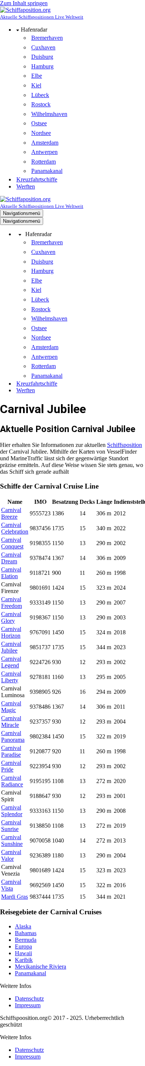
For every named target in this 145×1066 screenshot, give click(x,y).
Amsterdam (44, 142)
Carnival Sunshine (12, 840)
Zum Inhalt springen (24, 3)
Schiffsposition (124, 445)
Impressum (28, 1005)
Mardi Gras (14, 896)
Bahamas (25, 933)
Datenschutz (29, 998)
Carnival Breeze (11, 513)
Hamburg (42, 66)
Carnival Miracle (11, 721)
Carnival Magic (11, 706)
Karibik (24, 960)
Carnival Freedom (11, 602)
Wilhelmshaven (49, 114)
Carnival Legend (11, 662)
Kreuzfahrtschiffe (36, 179)
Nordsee (41, 133)
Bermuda (25, 940)
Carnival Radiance (12, 781)
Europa (23, 946)
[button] (17, 29)
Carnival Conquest (12, 543)
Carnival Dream (11, 557)
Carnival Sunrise (11, 825)
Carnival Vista (11, 885)
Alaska (23, 926)
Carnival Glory (11, 617)
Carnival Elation (11, 572)
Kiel (36, 85)
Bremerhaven (47, 38)
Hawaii (23, 953)
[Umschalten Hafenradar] (19, 234)
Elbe (36, 76)
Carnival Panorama (13, 736)
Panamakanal (46, 171)
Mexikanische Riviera (40, 966)
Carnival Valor (11, 855)
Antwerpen (44, 152)
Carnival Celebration (14, 528)
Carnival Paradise (11, 751)
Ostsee (39, 123)
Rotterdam (43, 161)
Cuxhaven (43, 47)
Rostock (41, 104)
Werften (25, 186)
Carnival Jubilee (11, 647)
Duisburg (42, 57)
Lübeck (40, 95)
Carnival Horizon (11, 632)
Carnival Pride (11, 766)
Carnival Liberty (11, 676)
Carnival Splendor (11, 810)
